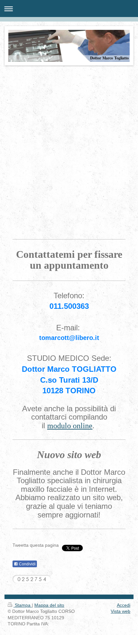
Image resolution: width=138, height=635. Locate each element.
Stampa (22, 605)
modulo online (69, 426)
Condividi (27, 564)
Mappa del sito (49, 605)
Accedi (123, 605)
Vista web (120, 611)
